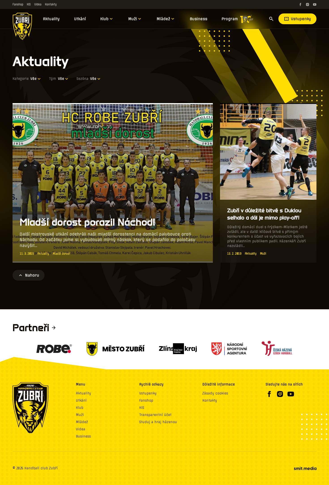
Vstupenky (301, 19)
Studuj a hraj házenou (158, 422)
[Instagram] (307, 4)
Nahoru (32, 275)
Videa (37, 4)
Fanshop (18, 4)
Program (230, 19)
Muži (132, 19)
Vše (33, 79)
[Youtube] (314, 4)
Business (198, 19)
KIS (29, 4)
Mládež (163, 19)
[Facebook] (300, 4)
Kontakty (51, 4)
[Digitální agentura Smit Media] (305, 468)
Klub (104, 19)
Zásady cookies (215, 393)
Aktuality (51, 19)
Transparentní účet (155, 415)
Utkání (80, 19)
